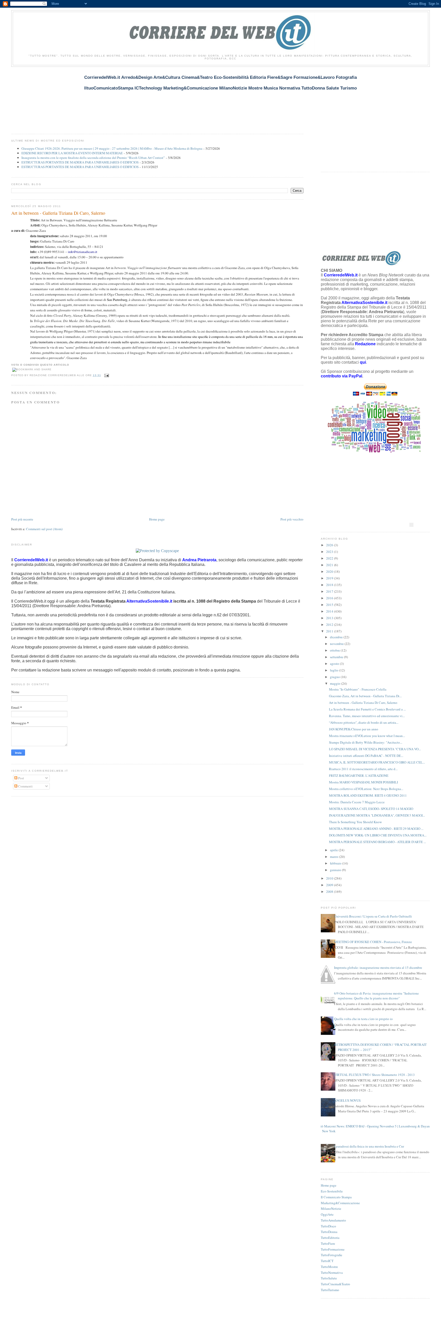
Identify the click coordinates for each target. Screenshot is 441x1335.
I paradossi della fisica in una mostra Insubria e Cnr (369, 1146)
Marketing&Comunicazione (340, 1203)
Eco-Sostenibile (332, 1191)
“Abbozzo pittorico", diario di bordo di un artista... (363, 722)
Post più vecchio (291, 519)
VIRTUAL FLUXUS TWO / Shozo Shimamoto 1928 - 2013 (374, 1074)
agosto (335, 663)
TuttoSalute (329, 1278)
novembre (337, 643)
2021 (330, 565)
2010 (330, 878)
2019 (330, 578)
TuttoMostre (329, 1266)
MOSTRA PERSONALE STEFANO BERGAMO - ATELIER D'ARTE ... (377, 842)
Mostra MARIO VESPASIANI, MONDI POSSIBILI (363, 782)
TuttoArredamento (333, 1220)
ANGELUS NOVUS (347, 1100)
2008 (330, 891)
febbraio (336, 863)
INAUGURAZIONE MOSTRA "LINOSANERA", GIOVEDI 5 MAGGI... (377, 815)
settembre (337, 657)
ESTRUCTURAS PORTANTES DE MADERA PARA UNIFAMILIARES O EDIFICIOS (80, 162)
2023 (330, 551)
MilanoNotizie (331, 1208)
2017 (330, 591)
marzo (334, 856)
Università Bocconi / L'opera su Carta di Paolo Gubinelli (373, 916)
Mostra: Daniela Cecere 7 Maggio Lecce (357, 802)
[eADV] (411, 525)
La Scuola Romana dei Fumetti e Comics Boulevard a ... (367, 709)
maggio (335, 683)
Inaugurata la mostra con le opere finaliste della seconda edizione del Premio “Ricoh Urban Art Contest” (93, 157)
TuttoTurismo (330, 1290)
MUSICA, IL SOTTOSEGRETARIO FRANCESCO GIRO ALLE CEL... (377, 762)
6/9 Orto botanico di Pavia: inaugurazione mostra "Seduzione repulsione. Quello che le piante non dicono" (376, 996)
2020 (330, 571)
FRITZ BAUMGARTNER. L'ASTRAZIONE (358, 775)
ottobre (335, 650)
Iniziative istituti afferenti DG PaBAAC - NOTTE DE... (366, 755)
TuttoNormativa (332, 1272)
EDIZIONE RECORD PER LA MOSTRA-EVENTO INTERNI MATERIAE (72, 153)
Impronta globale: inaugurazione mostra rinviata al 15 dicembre (378, 967)
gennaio (336, 870)
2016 (330, 598)
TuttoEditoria (330, 1237)
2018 (330, 584)
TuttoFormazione (333, 1249)
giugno (335, 677)
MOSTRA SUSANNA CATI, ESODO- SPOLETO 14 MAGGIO (371, 808)
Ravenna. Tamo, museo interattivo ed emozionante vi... (367, 716)
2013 (330, 618)
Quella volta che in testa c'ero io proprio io (363, 1018)
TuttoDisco (328, 1226)
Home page (157, 519)
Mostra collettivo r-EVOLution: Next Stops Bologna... (366, 788)
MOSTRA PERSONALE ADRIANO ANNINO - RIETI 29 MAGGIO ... (376, 828)
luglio (334, 670)
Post (20, 778)
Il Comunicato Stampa (336, 1197)
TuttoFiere (328, 1243)
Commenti (25, 786)
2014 (330, 611)
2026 (330, 545)
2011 (330, 631)
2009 (330, 885)
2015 (330, 604)
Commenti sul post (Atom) (44, 529)
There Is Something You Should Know (355, 822)
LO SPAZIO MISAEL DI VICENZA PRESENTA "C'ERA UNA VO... (375, 749)
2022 (330, 558)
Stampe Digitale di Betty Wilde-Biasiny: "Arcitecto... (365, 742)
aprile (334, 850)
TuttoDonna (329, 1231)
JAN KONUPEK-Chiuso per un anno (353, 729)
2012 (330, 624)
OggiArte (327, 1214)
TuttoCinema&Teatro (335, 1284)
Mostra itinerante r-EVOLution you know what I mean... (367, 735)
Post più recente (22, 519)
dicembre (337, 637)
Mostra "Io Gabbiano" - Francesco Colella (357, 689)
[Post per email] (106, 375)
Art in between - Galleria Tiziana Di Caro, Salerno (58, 213)
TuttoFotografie (331, 1255)
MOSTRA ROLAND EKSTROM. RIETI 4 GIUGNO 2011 (368, 795)
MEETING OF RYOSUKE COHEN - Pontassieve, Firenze (373, 941)
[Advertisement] (104, 97)
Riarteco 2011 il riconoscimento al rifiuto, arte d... (363, 769)
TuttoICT (327, 1260)
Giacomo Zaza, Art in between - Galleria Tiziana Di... (365, 696)
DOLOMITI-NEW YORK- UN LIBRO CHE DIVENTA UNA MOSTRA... (377, 835)
